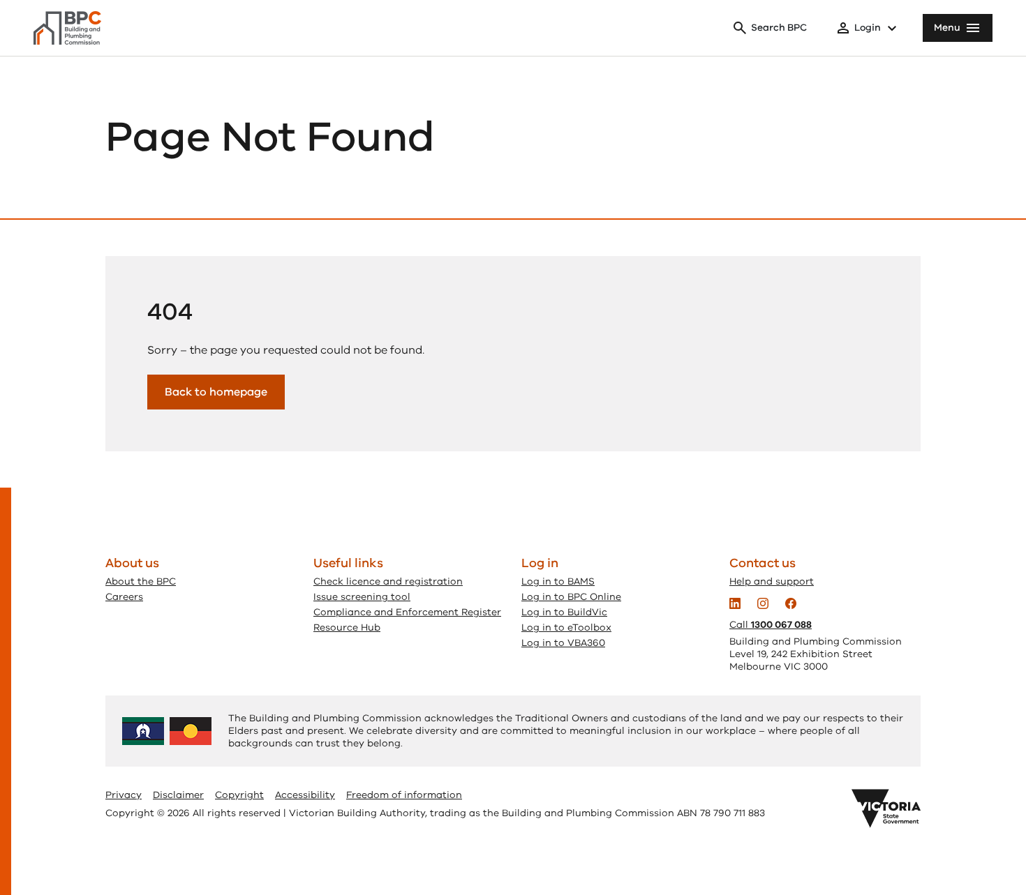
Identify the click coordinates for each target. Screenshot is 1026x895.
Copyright (239, 795)
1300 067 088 (781, 624)
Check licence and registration (388, 581)
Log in (539, 563)
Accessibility (305, 795)
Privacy (123, 795)
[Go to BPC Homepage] (67, 28)
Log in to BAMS (558, 581)
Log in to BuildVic (564, 612)
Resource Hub (346, 627)
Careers (124, 596)
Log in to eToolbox (566, 627)
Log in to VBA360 (563, 642)
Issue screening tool (361, 596)
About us (132, 563)
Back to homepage (216, 392)
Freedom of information (404, 795)
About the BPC (140, 581)
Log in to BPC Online (571, 596)
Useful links (348, 563)
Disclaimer (178, 795)
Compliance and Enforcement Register (407, 612)
